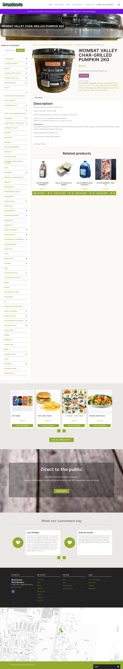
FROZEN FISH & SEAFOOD (11, 215)
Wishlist (39, 594)
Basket (39, 585)
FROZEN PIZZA (8, 225)
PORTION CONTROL (9, 325)
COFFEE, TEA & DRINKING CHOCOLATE (15, 113)
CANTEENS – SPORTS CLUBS (12, 73)
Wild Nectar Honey (10, 368)
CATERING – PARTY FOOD (11, 78)
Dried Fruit (7, 142)
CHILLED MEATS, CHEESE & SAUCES (14, 96)
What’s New (59, 4)
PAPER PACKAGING (9, 316)
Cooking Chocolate (11, 128)
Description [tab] (39, 98)
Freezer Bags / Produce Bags (13, 177)
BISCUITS (7, 68)
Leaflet (111, 660)
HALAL (6, 253)
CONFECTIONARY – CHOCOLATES (14, 123)
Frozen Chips (8, 206)
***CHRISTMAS (8, 59)
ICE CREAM (7, 263)
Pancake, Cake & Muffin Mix (13, 306)
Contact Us (89, 4)
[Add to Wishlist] (48, 193)
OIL (5, 301)
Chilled (6, 87)
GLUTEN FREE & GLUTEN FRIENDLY (14, 239)
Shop (68, 4)
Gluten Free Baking (10, 244)
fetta (80, 90)
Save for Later (41, 591)
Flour (6, 167)
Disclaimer (91, 585)
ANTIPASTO (108, 83)
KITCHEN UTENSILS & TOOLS (12, 277)
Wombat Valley (9, 373)
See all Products (61, 440)
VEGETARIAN (8, 363)
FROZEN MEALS (8, 220)
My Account (77, 4)
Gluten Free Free (88, 90)
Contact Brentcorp (68, 588)
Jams (6, 268)
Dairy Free (7, 132)
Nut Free (98, 90)
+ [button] (2, 610)
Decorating (8, 137)
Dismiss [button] (92, 11)
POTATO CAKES (8, 330)
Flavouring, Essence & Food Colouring (13, 162)
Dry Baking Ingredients (11, 147)
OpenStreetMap (118, 660)
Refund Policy (92, 588)
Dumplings (7, 151)
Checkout (39, 588)
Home (50, 4)
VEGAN (6, 359)
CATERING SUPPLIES (10, 83)
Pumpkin (104, 90)
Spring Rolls (8, 340)
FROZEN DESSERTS (9, 210)
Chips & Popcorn (9, 100)
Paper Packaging (67, 585)
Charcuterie (106, 88)
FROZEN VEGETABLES (10, 230)
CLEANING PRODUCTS (10, 105)
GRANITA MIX (8, 249)
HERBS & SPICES (9, 258)
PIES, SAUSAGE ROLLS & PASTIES (13, 320)
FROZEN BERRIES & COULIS (11, 191)
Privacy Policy (92, 582)
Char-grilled (97, 88)
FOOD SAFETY (8, 172)
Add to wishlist (84, 81)
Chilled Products (68, 45)
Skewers (7, 335)
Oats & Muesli (8, 297)
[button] (119, 5)
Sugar (6, 349)
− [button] (2, 613)
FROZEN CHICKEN (9, 201)
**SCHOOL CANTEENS (10, 63)
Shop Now (61, 491)
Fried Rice (7, 182)
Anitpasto (100, 83)
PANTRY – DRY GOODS (10, 311)
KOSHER (6, 282)
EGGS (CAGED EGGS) (10, 156)
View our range (22, 425)
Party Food (40, 597)
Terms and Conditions (94, 579)
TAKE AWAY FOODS (9, 354)
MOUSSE (6, 287)
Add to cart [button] (39, 193)
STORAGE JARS (8, 344)
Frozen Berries (9, 187)
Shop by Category (10, 45)
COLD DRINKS (8, 118)
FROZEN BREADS (9, 196)
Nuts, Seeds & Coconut (11, 292)
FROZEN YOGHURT (9, 234)
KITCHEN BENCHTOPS (10, 273)
